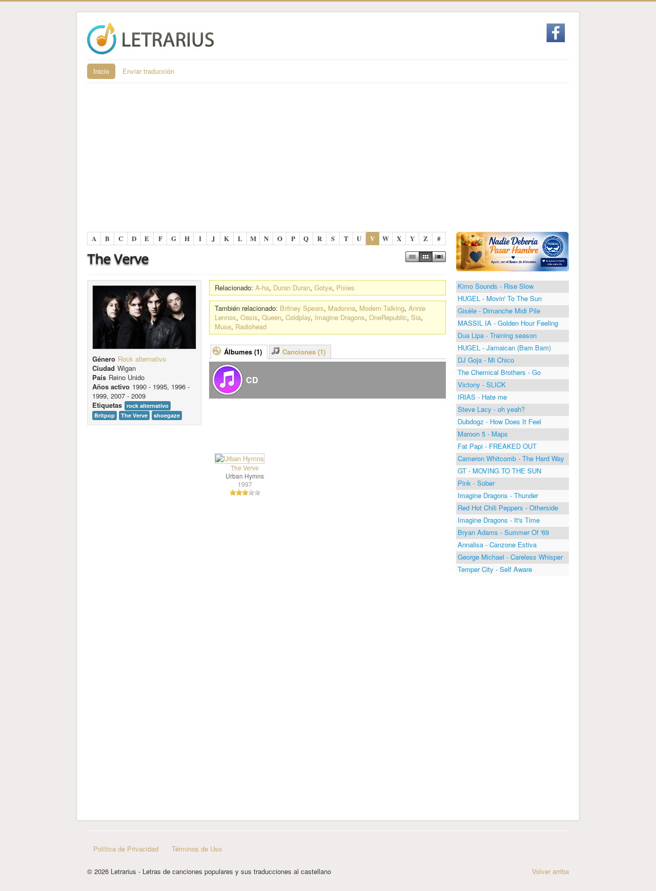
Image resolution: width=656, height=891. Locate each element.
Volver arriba (550, 871)
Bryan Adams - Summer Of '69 (503, 532)
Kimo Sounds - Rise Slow (496, 286)
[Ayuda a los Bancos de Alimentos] (512, 250)
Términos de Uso (197, 849)
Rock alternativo (142, 359)
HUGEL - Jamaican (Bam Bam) (504, 347)
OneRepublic (388, 317)
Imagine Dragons (340, 317)
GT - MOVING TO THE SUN (499, 471)
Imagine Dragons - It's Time (499, 520)
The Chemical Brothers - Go (499, 372)
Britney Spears (302, 308)
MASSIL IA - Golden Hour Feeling (508, 323)
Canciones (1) (303, 352)
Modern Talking (381, 308)
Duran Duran (291, 287)
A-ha (262, 287)
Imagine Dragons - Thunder (498, 495)
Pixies (345, 287)
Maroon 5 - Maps (483, 434)
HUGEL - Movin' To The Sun (500, 298)
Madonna (341, 308)
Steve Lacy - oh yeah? (491, 409)
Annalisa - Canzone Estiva (497, 544)
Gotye (323, 287)
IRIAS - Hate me (482, 397)
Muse (223, 326)
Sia (416, 317)
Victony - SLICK (482, 384)
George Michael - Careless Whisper (510, 557)
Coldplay (298, 317)
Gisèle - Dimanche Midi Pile (499, 310)
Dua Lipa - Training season (497, 335)
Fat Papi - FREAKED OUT (497, 446)
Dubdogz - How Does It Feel (499, 421)
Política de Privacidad (125, 849)
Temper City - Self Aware (495, 569)
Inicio (101, 71)
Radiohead (250, 326)
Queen (271, 317)
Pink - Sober (476, 483)
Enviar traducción (148, 71)
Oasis (249, 317)
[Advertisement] (328, 160)
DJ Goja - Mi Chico (486, 360)
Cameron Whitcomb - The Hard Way (511, 458)
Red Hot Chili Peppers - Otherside (508, 507)
